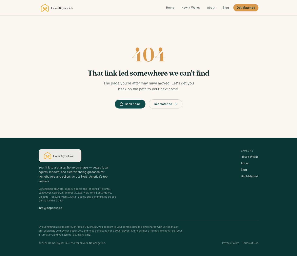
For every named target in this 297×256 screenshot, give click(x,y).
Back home (133, 104)
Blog (226, 7)
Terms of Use (250, 242)
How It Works (190, 7)
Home (170, 7)
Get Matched (246, 7)
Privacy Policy (230, 242)
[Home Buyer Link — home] (59, 7)
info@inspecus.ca (50, 208)
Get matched (163, 104)
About (211, 7)
